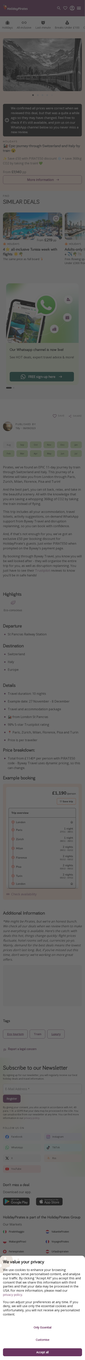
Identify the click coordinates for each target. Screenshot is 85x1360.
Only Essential (42, 1327)
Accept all (42, 1352)
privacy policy (12, 1294)
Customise (42, 1340)
